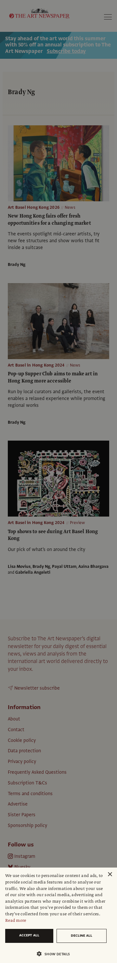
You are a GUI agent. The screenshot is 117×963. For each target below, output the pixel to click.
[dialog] (58, 915)
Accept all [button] (29, 935)
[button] (56, 954)
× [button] (109, 874)
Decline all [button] (81, 935)
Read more (15, 920)
